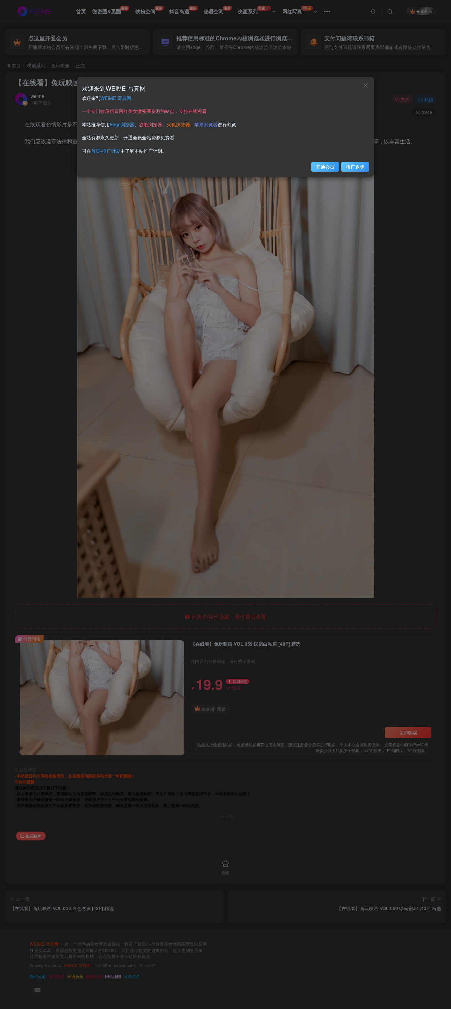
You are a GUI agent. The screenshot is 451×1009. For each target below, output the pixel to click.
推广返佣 (355, 166)
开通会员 (325, 166)
